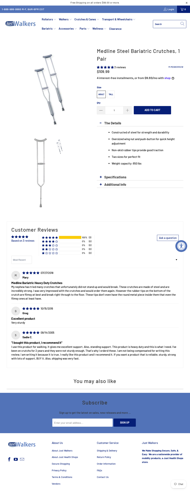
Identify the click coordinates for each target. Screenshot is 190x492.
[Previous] (9, 89)
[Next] (90, 89)
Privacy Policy (59, 470)
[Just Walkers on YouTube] (16, 459)
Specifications (115, 177)
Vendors (56, 483)
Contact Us (103, 477)
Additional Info (115, 184)
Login (171, 9)
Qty (99, 102)
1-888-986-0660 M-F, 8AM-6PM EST (23, 9)
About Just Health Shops (65, 457)
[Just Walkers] (21, 24)
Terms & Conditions (62, 477)
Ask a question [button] (168, 237)
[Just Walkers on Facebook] (9, 459)
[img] (30, 272)
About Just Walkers (62, 450)
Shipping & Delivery (107, 450)
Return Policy (104, 457)
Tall (111, 94)
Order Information (106, 463)
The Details (112, 123)
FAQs (99, 470)
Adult (101, 94)
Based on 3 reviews (22, 240)
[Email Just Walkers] (22, 459)
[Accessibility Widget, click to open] (181, 246)
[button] (49, 19)
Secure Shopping (61, 463)
